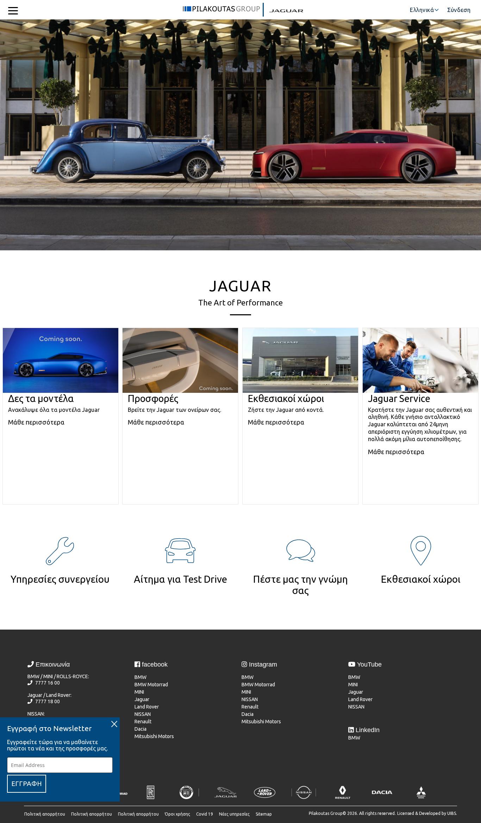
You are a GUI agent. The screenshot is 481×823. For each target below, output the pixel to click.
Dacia (140, 729)
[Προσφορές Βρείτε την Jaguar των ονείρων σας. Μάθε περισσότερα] (180, 512)
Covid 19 (204, 814)
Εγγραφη (26, 783)
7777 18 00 (47, 701)
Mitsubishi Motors (154, 736)
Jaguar (142, 699)
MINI (139, 692)
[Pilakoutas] (221, 11)
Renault (143, 721)
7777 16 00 (47, 683)
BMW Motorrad (151, 684)
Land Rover (147, 707)
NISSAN (143, 714)
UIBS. (452, 813)
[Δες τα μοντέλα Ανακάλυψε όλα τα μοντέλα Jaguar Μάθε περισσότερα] (60, 512)
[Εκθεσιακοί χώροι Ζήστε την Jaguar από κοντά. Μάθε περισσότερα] (300, 512)
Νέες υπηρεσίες (234, 814)
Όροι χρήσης (177, 814)
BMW (140, 677)
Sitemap (264, 814)
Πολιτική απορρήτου (44, 814)
